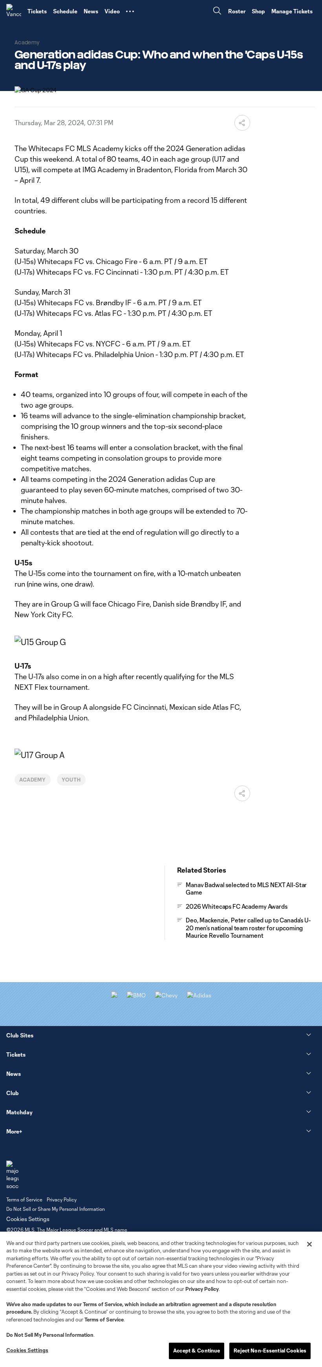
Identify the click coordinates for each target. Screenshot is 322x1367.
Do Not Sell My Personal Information (49, 1335)
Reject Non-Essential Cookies (270, 1350)
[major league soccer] (12, 1175)
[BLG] (199, 995)
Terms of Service (102, 1304)
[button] (130, 11)
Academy (32, 779)
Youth (71, 779)
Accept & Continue (196, 1350)
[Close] (309, 1244)
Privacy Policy (202, 1289)
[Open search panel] (217, 11)
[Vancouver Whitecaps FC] (13, 11)
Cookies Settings (27, 1219)
